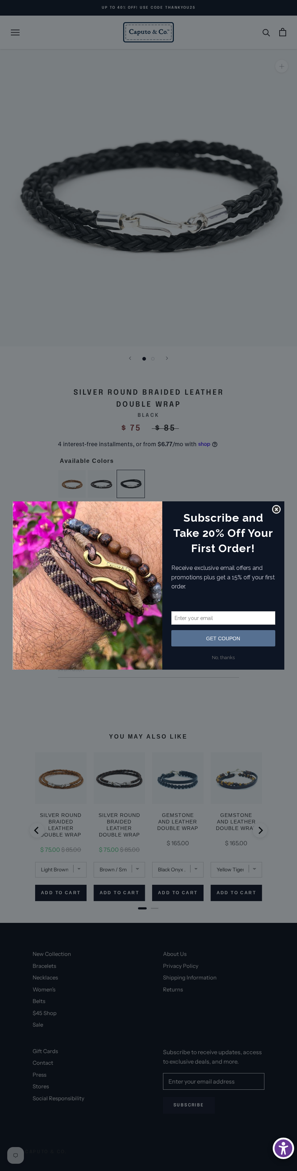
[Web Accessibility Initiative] (283, 1148)
